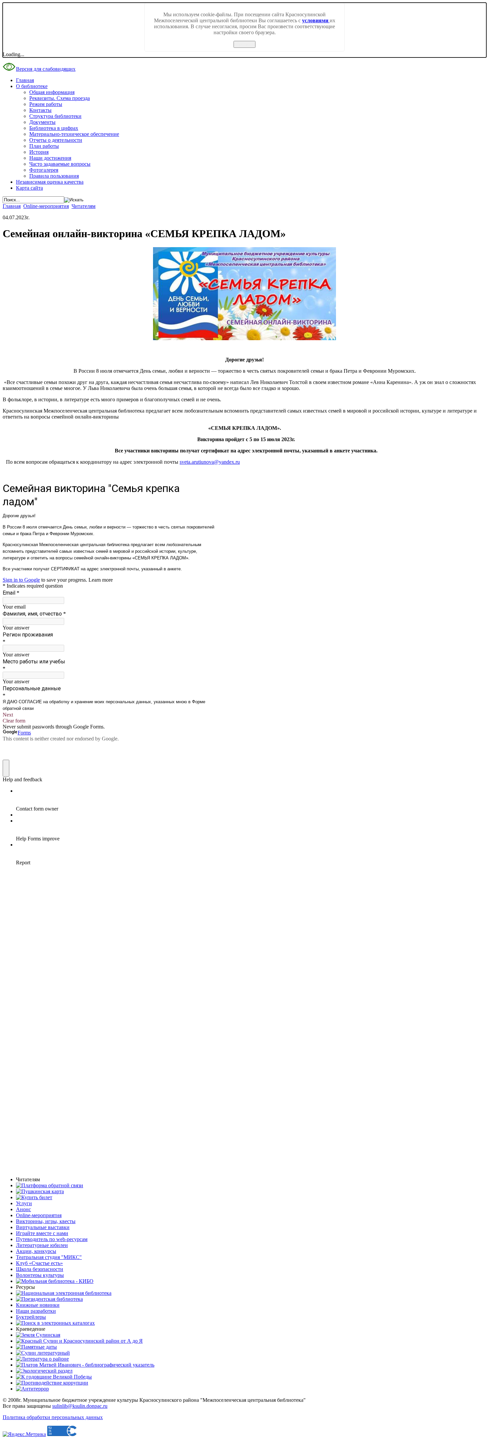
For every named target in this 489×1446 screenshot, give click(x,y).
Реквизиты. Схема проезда (59, 98)
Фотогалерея (43, 170)
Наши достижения (50, 158)
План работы (44, 146)
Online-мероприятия (46, 206)
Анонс (23, 1209)
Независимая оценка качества (49, 182)
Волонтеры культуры (40, 1275)
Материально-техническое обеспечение (74, 134)
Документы (42, 122)
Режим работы (45, 104)
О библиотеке (32, 86)
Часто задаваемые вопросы (59, 164)
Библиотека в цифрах (53, 128)
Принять (244, 44)
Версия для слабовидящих (46, 69)
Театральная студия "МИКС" (49, 1257)
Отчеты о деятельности (55, 140)
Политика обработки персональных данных (53, 1417)
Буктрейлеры (31, 1317)
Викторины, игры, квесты (46, 1221)
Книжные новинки (38, 1305)
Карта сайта (29, 188)
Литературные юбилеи (42, 1245)
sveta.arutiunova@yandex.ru (210, 462)
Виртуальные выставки (43, 1227)
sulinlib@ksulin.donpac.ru (79, 1406)
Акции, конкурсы (36, 1251)
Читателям (83, 206)
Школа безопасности (39, 1269)
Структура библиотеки (55, 116)
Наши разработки (36, 1311)
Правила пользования (54, 176)
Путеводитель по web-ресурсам (51, 1239)
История (39, 152)
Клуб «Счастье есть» (39, 1263)
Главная (25, 80)
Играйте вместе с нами (42, 1233)
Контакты (40, 110)
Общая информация (52, 92)
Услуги (24, 1203)
